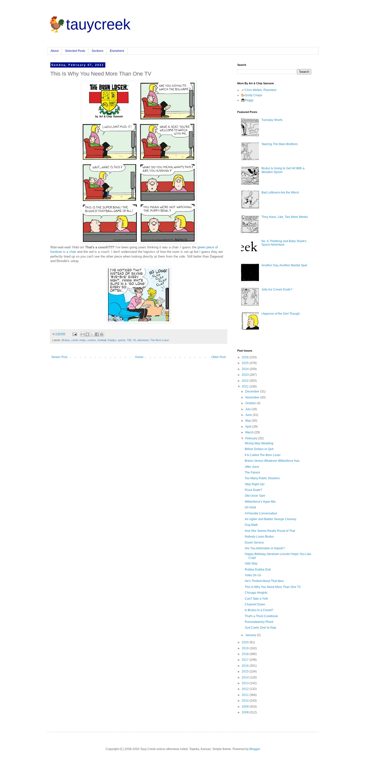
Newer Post (59, 357)
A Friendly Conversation (261, 513)
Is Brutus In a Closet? (259, 610)
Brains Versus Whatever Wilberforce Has (272, 461)
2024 (245, 369)
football (102, 340)
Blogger (254, 749)
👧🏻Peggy (247, 100)
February (251, 438)
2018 (245, 654)
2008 (245, 712)
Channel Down (255, 604)
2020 (245, 642)
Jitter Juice (252, 467)
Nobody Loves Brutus (259, 536)
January (251, 635)
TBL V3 (131, 340)
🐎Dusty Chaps (251, 95)
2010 (245, 700)
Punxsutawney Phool (259, 622)
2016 (245, 665)
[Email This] (82, 334)
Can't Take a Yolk (256, 598)
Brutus (66, 340)
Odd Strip (251, 563)
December (252, 391)
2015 (245, 671)
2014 (245, 677)
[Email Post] (74, 333)
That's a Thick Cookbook (261, 616)
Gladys (112, 340)
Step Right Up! (254, 484)
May (248, 420)
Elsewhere (117, 51)
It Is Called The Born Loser (263, 455)
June (249, 415)
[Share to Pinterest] (101, 334)
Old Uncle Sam (255, 495)
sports (121, 340)
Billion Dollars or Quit (259, 449)
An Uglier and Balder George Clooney (270, 519)
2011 (245, 695)
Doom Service (254, 542)
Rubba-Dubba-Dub (258, 569)
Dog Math (251, 525)
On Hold (250, 507)
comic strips (78, 340)
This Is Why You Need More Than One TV (273, 587)
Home (139, 357)
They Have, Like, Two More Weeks (284, 217)
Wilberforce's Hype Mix (260, 501)
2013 (245, 683)
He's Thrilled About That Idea (264, 581)
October (251, 403)
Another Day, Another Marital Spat (284, 265)
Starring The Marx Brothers (279, 144)
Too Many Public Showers (262, 478)
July (248, 409)
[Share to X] (92, 334)
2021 (245, 386)
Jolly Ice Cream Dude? (276, 289)
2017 (245, 660)
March (249, 432)
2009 (245, 706)
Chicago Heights (256, 592)
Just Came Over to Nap (260, 627)
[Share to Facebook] (96, 334)
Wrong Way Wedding (259, 443)
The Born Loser (159, 340)
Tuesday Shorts (272, 120)
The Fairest (252, 472)
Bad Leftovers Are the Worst (280, 192)
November (252, 397)
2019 (245, 648)
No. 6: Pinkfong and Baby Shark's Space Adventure (283, 242)
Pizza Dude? (253, 490)
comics (91, 340)
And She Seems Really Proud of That (270, 531)
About (55, 51)
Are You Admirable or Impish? (265, 548)
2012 (245, 689)
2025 (245, 363)
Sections (97, 51)
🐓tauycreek (88, 24)
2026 (245, 357)
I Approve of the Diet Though (280, 313)
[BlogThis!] (87, 334)
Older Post (218, 357)
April (248, 426)
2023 (245, 375)
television (143, 340)
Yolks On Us (253, 575)
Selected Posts (75, 51)
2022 (245, 380)
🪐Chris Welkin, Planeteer (259, 90)
